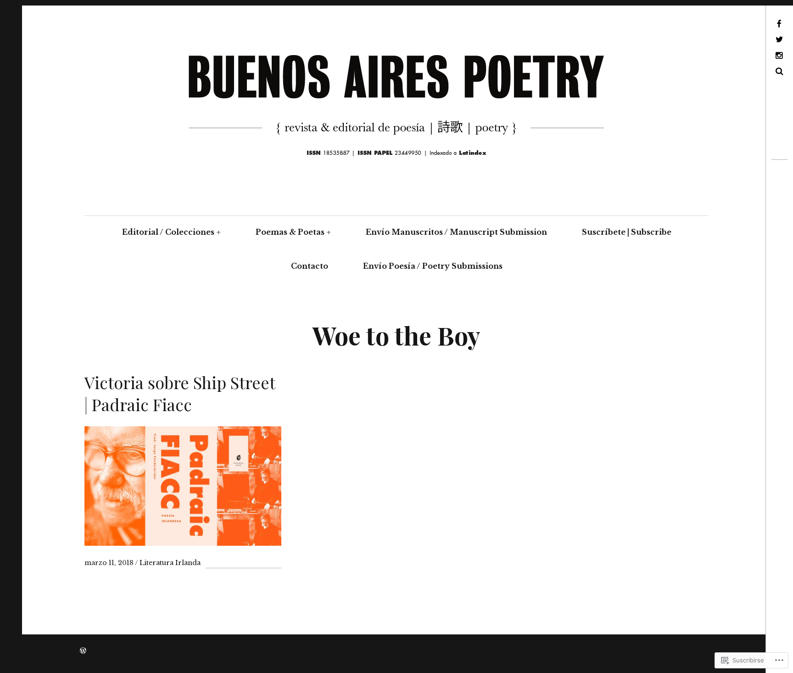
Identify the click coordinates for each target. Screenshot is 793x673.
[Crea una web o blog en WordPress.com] (83, 651)
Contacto (309, 266)
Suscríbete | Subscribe (626, 232)
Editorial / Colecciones (168, 232)
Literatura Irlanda (170, 563)
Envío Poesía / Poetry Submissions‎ (433, 266)
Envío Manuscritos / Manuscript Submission (456, 232)
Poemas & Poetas (290, 232)
